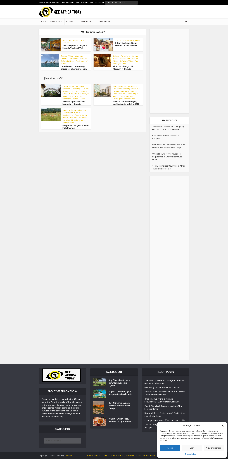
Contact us (107, 455)
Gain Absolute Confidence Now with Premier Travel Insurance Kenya (168, 146)
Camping (76, 88)
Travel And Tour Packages (73, 97)
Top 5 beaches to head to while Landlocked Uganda (119, 383)
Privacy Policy (190, 454)
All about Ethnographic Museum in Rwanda (123, 67)
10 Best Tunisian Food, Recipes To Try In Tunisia (120, 420)
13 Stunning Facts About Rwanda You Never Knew (126, 44)
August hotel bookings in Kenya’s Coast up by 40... (120, 392)
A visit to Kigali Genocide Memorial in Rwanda (74, 102)
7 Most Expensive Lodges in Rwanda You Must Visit (75, 46)
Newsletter (140, 455)
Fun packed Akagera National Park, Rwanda (76, 126)
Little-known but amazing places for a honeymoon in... (74, 67)
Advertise (130, 455)
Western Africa (87, 2)
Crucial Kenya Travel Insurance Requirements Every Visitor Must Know (167, 157)
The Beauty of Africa (131, 40)
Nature (84, 58)
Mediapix (68, 455)
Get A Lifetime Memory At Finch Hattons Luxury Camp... (119, 406)
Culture (69, 21)
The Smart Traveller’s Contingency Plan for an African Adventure (168, 128)
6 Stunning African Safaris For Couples (162, 387)
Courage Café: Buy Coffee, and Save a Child (164, 420)
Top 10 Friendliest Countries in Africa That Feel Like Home (168, 167)
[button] (222, 425)
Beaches (66, 88)
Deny (192, 448)
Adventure (55, 21)
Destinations (85, 21)
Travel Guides (104, 21)
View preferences (213, 448)
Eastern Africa (45, 2)
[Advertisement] (141, 12)
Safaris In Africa (67, 61)
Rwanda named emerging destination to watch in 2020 (126, 102)
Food (77, 91)
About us (97, 455)
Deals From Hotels (70, 40)
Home (43, 21)
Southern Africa (72, 2)
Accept (170, 448)
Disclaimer (150, 455)
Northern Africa (58, 2)
